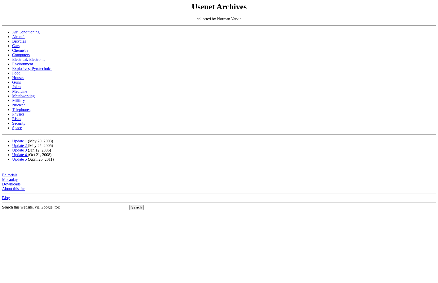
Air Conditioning (26, 32)
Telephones (21, 109)
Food (16, 73)
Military (18, 100)
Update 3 (20, 150)
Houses (18, 78)
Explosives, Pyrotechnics (32, 68)
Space (17, 128)
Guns (16, 82)
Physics (18, 114)
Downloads (11, 184)
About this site (13, 188)
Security (18, 123)
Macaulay (10, 179)
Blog (6, 198)
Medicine (19, 91)
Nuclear (18, 105)
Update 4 (20, 155)
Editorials (9, 175)
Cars (16, 46)
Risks (16, 119)
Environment (22, 64)
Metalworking (23, 96)
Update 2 (20, 145)
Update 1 (20, 141)
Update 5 (20, 159)
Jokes (16, 87)
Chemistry (20, 50)
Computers (21, 55)
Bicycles (19, 41)
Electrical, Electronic (28, 59)
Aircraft (18, 36)
